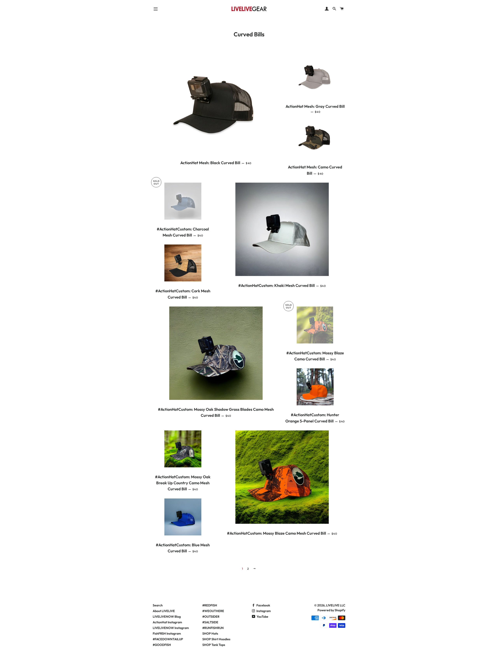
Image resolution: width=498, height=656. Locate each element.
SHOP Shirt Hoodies (216, 639)
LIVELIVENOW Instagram (171, 628)
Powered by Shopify (331, 610)
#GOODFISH (162, 645)
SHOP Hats (210, 633)
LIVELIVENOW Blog (167, 616)
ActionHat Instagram (167, 622)
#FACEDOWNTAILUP (168, 639)
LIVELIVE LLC (335, 605)
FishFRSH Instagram (167, 633)
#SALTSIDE (210, 622)
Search (158, 605)
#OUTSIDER (210, 616)
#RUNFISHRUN (213, 628)
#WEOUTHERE (213, 611)
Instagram (263, 611)
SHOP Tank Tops (213, 645)
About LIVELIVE (164, 611)
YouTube (262, 616)
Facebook (263, 605)
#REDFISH (209, 605)
